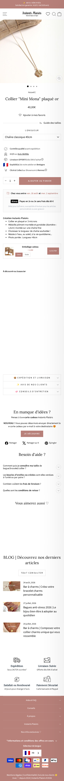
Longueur (32, 130)
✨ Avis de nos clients (32, 384)
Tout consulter (32, 572)
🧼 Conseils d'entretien (32, 391)
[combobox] (32, 753)
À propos (31, 716)
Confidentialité (30, 775)
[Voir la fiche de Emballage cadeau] (9, 251)
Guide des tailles (52, 123)
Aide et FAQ (31, 700)
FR (33, 753)
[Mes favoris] (49, 14)
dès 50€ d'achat (25, 159)
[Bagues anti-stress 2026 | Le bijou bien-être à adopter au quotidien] (11, 607)
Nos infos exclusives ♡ (31, 732)
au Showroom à (27, 170)
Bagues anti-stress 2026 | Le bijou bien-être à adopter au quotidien (40, 611)
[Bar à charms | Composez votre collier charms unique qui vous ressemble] (11, 627)
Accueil (31, 92)
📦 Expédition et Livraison (32, 377)
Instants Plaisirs (31, 724)
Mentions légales (14, 775)
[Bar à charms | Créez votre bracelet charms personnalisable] (11, 586)
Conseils (31, 708)
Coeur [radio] (19, 254)
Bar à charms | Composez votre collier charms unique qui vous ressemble (41, 632)
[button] (32, 115)
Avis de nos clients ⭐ (47, 775)
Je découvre (32, 433)
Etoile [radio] (27, 254)
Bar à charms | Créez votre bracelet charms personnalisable (38, 591)
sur (19, 154)
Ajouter (53, 251)
